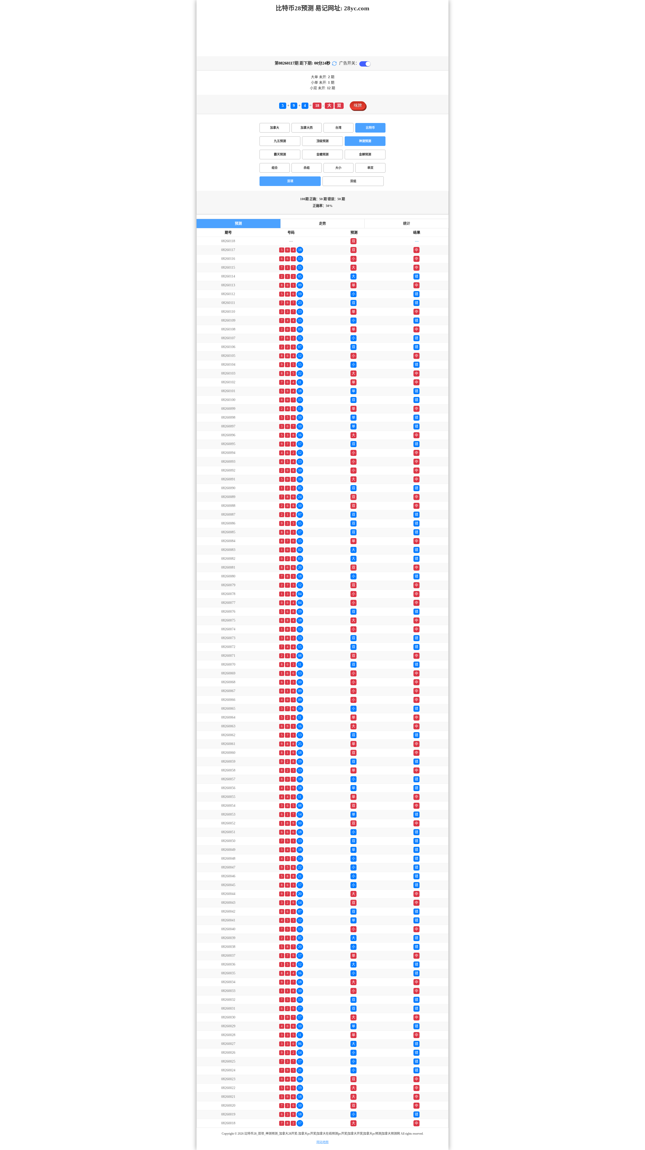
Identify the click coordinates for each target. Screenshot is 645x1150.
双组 (353, 181)
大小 (338, 168)
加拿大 (274, 128)
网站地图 (322, 1142)
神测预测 (365, 141)
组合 (275, 168)
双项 (290, 181)
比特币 (370, 128)
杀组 (307, 168)
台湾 (338, 128)
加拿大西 (307, 128)
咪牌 (358, 105)
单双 (370, 168)
